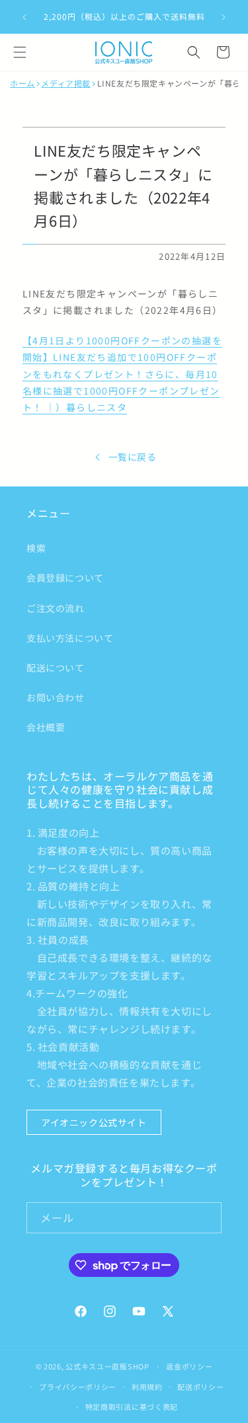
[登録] (206, 1217)
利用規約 (147, 1386)
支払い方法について (69, 637)
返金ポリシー (189, 1366)
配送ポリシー (200, 1386)
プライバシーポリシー (77, 1386)
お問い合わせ (55, 697)
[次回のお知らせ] (223, 17)
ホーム (22, 83)
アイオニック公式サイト (94, 1122)
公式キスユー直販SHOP (107, 1366)
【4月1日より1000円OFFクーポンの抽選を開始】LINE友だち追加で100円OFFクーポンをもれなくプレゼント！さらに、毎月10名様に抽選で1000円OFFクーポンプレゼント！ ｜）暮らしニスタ (122, 374)
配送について (55, 667)
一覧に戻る (132, 456)
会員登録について (65, 577)
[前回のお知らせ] (24, 17)
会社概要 (45, 727)
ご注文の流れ (55, 608)
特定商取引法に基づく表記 (131, 1406)
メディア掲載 (66, 83)
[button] (19, 52)
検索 (36, 548)
